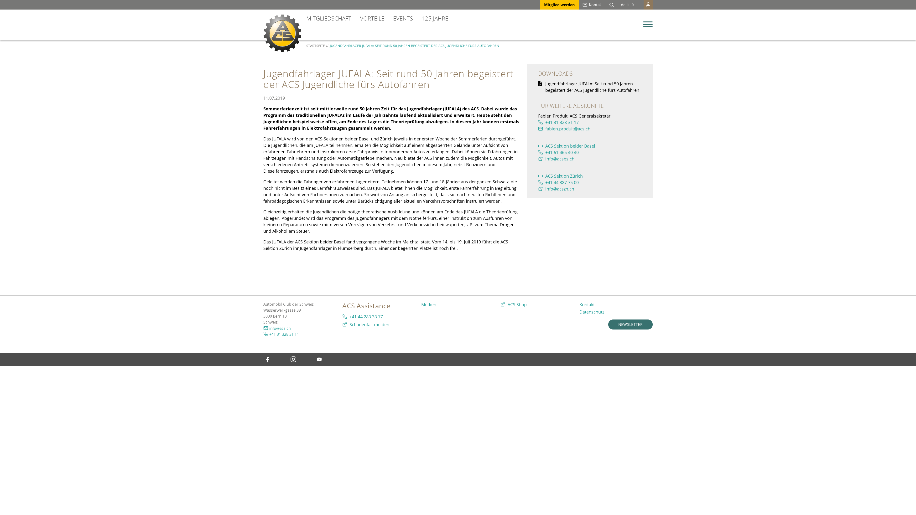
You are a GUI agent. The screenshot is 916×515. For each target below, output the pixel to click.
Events (403, 18)
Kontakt (596, 4)
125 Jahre (435, 18)
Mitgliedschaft (328, 18)
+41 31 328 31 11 (284, 334)
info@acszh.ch (559, 189)
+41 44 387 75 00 (562, 182)
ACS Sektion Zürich (564, 176)
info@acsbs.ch (559, 159)
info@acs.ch (280, 328)
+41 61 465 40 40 (562, 152)
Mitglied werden (559, 4)
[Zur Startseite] (282, 33)
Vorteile (372, 18)
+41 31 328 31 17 (562, 122)
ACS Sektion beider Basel (570, 146)
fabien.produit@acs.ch (567, 129)
